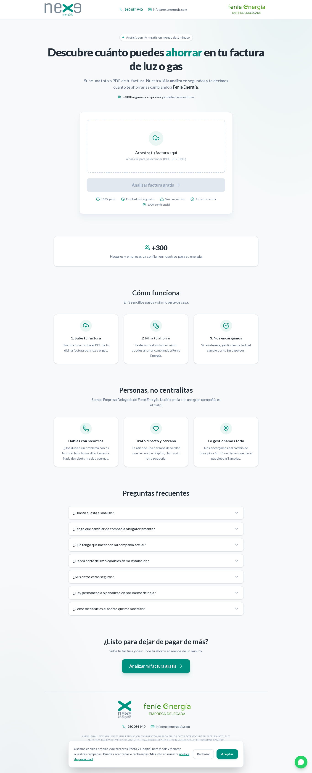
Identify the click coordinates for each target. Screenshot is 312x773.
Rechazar (203, 754)
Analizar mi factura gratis (152, 666)
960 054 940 (134, 9)
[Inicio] (63, 9)
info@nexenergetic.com (170, 9)
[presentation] (156, 146)
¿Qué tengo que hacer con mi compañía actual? (109, 545)
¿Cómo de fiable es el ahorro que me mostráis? (109, 608)
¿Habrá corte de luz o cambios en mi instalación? (111, 561)
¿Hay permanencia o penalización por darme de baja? (114, 592)
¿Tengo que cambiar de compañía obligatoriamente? (114, 529)
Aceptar (227, 754)
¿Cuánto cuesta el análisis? (93, 513)
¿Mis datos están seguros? (93, 576)
